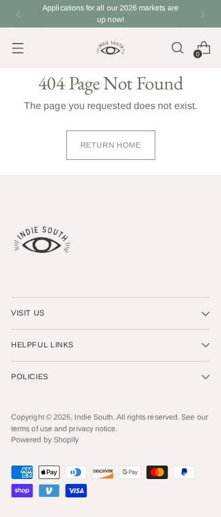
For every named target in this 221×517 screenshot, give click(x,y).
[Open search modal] (177, 48)
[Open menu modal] (17, 48)
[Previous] (18, 14)
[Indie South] (110, 47)
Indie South (93, 417)
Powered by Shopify (45, 440)
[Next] (202, 14)
